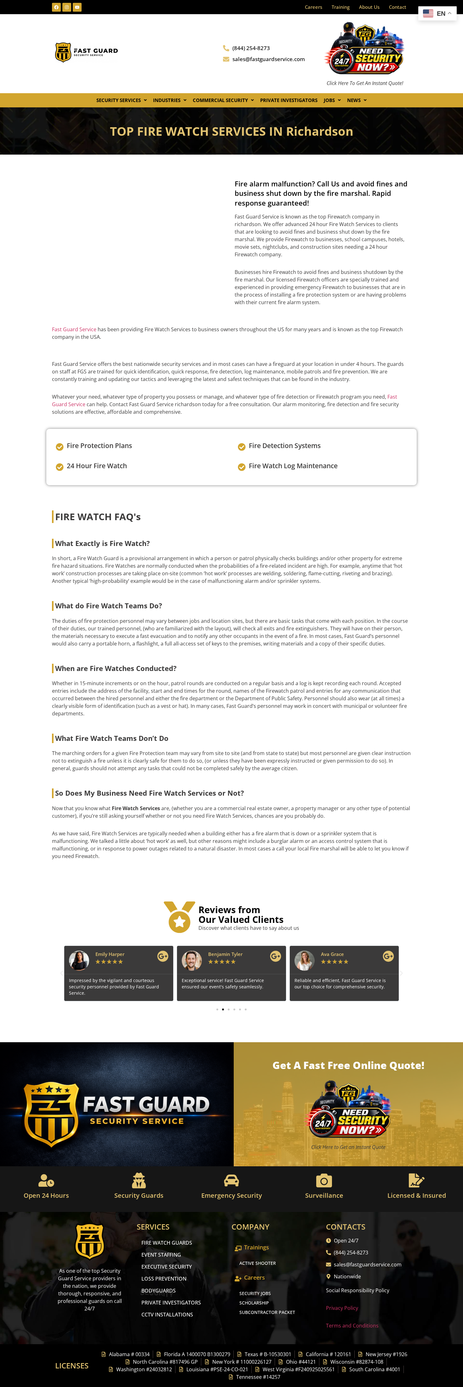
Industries (166, 100)
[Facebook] (56, 7)
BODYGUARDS (158, 1290)
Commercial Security (220, 100)
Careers (313, 7)
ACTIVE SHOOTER (257, 1263)
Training (341, 7)
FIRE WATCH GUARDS (166, 1242)
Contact (397, 7)
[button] (121, 100)
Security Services (118, 100)
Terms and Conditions (352, 1325)
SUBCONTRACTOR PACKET (267, 1312)
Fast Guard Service (74, 329)
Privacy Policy (342, 1308)
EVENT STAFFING (161, 1254)
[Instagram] (66, 7)
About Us (369, 7)
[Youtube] (77, 7)
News (354, 100)
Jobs (329, 100)
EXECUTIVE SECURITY (166, 1266)
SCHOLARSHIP (254, 1303)
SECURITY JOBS (255, 1293)
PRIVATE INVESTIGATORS (171, 1302)
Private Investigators (288, 100)
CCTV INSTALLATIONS (167, 1314)
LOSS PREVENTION (163, 1278)
